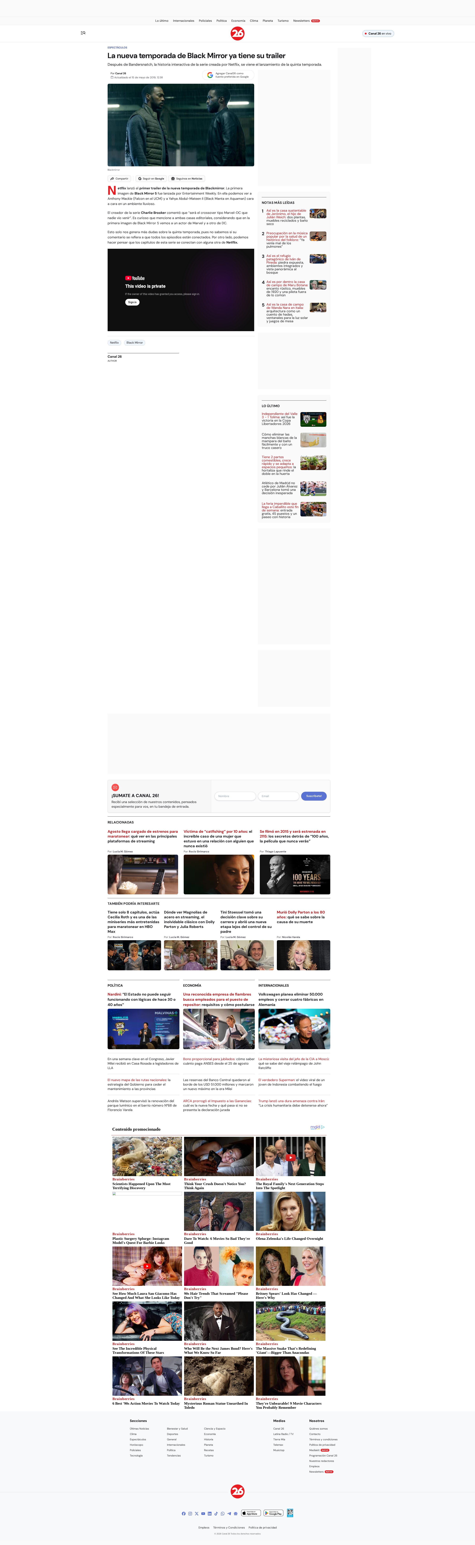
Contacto (314, 1434)
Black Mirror (135, 343)
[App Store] (251, 1513)
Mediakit (318, 1450)
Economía (192, 985)
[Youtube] (203, 1513)
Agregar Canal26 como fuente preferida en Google (232, 75)
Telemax (278, 1444)
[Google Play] (273, 1513)
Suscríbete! (314, 796)
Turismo (208, 1455)
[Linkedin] (210, 1513)
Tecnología (136, 1455)
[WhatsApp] (223, 1513)
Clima (133, 1434)
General (171, 1439)
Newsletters (320, 1471)
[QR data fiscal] (290, 1516)
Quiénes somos (318, 1428)
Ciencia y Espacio (214, 1428)
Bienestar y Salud (177, 1428)
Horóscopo (136, 1444)
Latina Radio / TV (283, 1434)
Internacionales (273, 985)
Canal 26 (120, 73)
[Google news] (236, 1513)
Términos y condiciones (323, 1439)
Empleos (314, 1466)
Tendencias (174, 1455)
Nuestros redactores (321, 1461)
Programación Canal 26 (323, 1455)
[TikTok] (216, 1513)
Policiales (135, 1450)
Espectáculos (117, 47)
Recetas (209, 1450)
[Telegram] (229, 1513)
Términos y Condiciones (229, 1527)
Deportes (172, 1434)
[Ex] (197, 1513)
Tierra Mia (279, 1439)
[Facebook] (184, 1513)
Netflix (114, 343)
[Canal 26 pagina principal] (238, 39)
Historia (208, 1439)
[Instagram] (190, 1513)
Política (115, 985)
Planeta (208, 1444)
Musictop (278, 1450)
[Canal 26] (237, 1492)
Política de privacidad (322, 1444)
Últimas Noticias (139, 1428)
